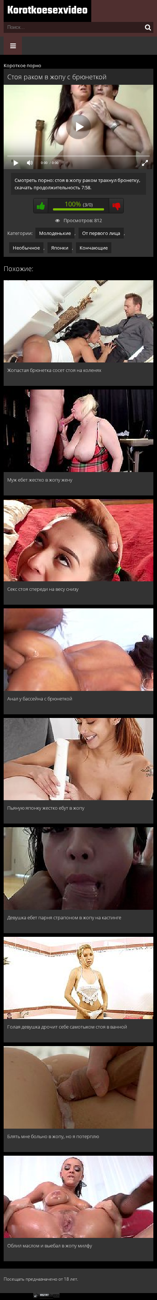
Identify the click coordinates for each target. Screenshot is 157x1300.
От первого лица (101, 233)
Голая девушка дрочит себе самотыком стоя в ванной (67, 1026)
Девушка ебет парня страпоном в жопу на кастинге (64, 917)
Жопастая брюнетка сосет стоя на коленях (54, 370)
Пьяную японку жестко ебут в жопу (45, 808)
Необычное (26, 247)
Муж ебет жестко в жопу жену (39, 479)
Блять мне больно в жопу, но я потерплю (53, 1136)
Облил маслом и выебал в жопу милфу (49, 1245)
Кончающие (94, 247)
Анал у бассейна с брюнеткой (39, 698)
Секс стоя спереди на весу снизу (42, 589)
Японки (59, 247)
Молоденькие (55, 233)
